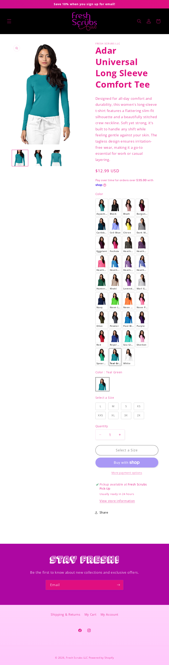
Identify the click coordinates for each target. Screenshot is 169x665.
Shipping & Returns (65, 614)
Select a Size (104, 398)
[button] (9, 21)
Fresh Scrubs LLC (77, 657)
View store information (117, 501)
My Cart (90, 614)
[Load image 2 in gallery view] (38, 158)
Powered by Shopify (101, 657)
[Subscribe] (118, 585)
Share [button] (104, 512)
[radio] (101, 207)
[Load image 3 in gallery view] (56, 158)
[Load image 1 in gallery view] (20, 158)
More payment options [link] (126, 473)
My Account (109, 614)
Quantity (101, 426)
